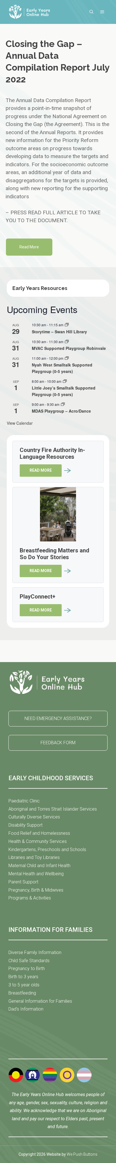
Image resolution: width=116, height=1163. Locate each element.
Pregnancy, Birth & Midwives (35, 890)
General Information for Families (40, 1001)
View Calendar (20, 423)
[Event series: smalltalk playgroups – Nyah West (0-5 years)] (67, 358)
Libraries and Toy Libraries (34, 857)
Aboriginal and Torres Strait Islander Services (52, 809)
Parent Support (23, 882)
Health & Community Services (37, 841)
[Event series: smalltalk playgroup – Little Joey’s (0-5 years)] (65, 381)
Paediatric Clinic (24, 801)
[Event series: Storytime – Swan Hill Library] (67, 324)
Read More (29, 247)
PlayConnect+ (37, 596)
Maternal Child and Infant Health (39, 865)
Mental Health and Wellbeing (36, 873)
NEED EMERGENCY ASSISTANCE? (58, 718)
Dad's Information (25, 1009)
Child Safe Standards (29, 960)
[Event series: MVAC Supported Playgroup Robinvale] (67, 341)
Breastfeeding (22, 993)
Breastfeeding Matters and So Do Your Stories (54, 554)
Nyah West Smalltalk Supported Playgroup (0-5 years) (62, 368)
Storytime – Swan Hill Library (59, 331)
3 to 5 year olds (23, 984)
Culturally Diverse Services (34, 817)
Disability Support (25, 825)
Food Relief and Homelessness (39, 833)
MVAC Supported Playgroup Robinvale (69, 348)
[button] (91, 12)
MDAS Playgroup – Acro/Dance (61, 411)
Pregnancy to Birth (26, 968)
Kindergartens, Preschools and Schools (47, 849)
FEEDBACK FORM (58, 742)
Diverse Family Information (34, 952)
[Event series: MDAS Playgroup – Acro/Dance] (63, 404)
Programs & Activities (29, 898)
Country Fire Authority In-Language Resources (52, 453)
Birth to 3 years (23, 976)
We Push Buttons (82, 1154)
